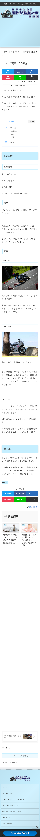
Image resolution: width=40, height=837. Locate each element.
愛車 (12, 137)
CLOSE (32, 121)
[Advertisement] (20, 34)
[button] (36, 438)
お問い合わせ (7, 823)
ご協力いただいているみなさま (13, 799)
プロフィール (7, 793)
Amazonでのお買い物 (19, 833)
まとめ (11, 142)
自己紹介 (12, 128)
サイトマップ (7, 817)
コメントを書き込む (20, 756)
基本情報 (14, 131)
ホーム (4, 787)
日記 (5, 482)
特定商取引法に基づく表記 (11, 811)
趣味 (12, 134)
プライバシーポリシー (10, 805)
